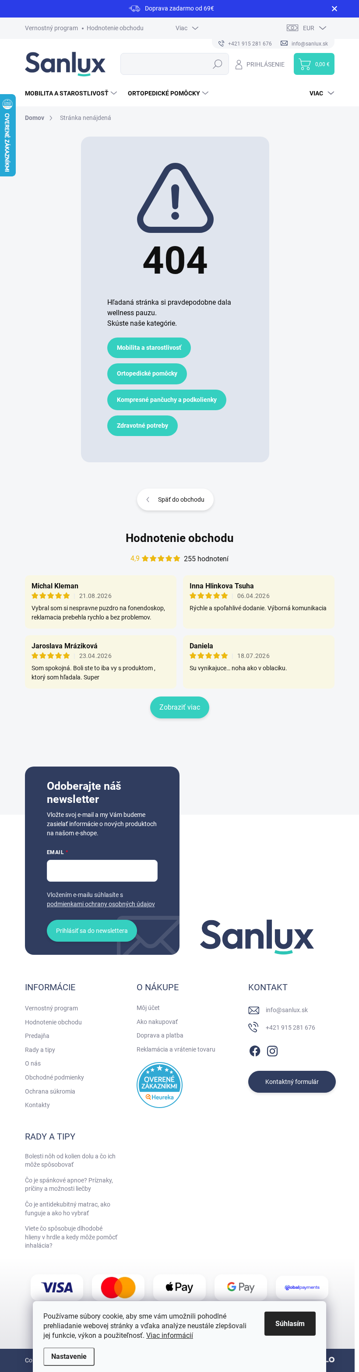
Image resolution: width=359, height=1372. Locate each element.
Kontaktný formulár (292, 1081)
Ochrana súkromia (50, 1091)
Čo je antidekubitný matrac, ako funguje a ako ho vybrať (67, 1209)
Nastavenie (69, 1356)
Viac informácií (169, 1335)
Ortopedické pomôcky (147, 373)
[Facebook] (254, 1049)
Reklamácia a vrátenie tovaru (176, 1049)
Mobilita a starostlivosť (149, 347)
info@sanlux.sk (287, 1009)
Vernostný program (51, 28)
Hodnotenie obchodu (115, 28)
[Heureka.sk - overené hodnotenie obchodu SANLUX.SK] (160, 1085)
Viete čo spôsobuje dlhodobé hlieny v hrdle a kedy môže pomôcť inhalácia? (71, 1237)
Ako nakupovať (157, 1021)
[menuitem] (72, 93)
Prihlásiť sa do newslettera (92, 930)
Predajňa (37, 1035)
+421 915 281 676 (290, 1027)
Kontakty (37, 1104)
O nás (33, 1063)
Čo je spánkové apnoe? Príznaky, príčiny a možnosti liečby (69, 1185)
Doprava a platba (160, 1035)
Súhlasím (290, 1323)
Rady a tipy (40, 1049)
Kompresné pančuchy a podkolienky (167, 399)
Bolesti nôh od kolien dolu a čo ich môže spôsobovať (70, 1160)
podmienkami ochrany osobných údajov (101, 904)
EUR (308, 28)
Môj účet (148, 1007)
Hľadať (217, 63)
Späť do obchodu (181, 499)
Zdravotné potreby (142, 425)
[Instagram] (272, 1049)
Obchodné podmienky (54, 1077)
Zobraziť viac (179, 707)
